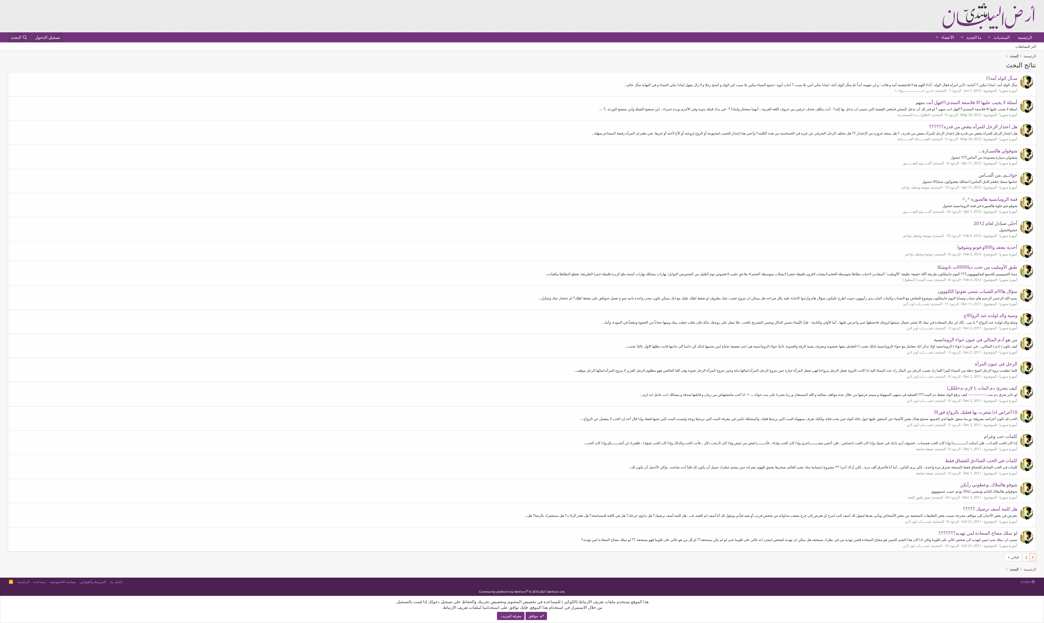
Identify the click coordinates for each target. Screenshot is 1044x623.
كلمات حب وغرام (1000, 436)
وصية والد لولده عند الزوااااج (990, 315)
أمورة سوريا (1008, 90)
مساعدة (39, 581)
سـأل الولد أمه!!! (1001, 78)
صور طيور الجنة (919, 497)
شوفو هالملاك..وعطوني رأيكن (988, 484)
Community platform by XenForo (522, 592)
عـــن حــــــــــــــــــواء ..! (914, 90)
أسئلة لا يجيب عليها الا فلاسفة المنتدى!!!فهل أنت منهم (966, 102)
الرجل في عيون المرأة (996, 364)
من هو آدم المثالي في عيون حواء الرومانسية (975, 339)
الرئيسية (1025, 37)
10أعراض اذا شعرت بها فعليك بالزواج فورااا (975, 412)
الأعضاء (947, 37)
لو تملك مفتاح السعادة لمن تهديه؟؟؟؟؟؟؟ (978, 533)
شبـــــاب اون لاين (916, 303)
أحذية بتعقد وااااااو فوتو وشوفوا (987, 247)
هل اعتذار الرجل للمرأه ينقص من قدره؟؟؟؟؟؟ (973, 126)
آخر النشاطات (1025, 46)
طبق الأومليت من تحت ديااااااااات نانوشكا (977, 267)
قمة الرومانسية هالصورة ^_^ (989, 199)
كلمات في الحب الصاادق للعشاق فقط (981, 460)
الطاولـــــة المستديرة (913, 114)
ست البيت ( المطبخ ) (918, 279)
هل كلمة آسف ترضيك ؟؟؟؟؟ (990, 509)
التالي (1015, 557)
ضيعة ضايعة (924, 448)
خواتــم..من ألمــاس (997, 175)
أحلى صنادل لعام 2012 (995, 223)
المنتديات (1002, 37)
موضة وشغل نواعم (916, 187)
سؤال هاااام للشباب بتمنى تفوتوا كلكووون (977, 291)
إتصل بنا (116, 581)
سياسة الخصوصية (63, 581)
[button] (989, 37)
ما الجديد (973, 37)
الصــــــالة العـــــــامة (913, 138)
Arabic (1026, 581)
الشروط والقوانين (93, 581)
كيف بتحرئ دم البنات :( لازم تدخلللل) (982, 388)
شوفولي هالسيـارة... (997, 151)
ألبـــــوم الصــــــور (917, 163)
